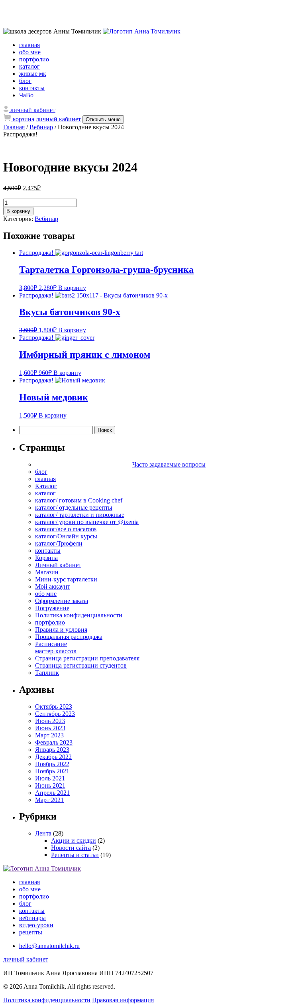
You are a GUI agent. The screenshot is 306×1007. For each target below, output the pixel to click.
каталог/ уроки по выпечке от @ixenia (87, 521)
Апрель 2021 (52, 792)
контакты (32, 88)
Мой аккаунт (52, 586)
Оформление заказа (61, 600)
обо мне (30, 52)
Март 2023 (49, 735)
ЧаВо (26, 95)
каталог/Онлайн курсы (66, 536)
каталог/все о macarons (65, 529)
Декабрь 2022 (53, 756)
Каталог (46, 486)
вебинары (32, 917)
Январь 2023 (52, 749)
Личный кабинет (58, 565)
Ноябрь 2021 (52, 771)
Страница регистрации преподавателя (87, 658)
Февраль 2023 (54, 742)
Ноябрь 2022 (52, 764)
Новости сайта (71, 847)
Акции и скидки (73, 840)
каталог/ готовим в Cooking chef (78, 500)
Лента (43, 833)
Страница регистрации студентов (81, 665)
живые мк (32, 73)
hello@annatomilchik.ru (49, 945)
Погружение (52, 608)
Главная (14, 127)
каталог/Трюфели (58, 543)
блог (25, 80)
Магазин (47, 572)
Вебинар (41, 127)
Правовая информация (123, 1000)
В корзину (18, 211)
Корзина (46, 557)
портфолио (34, 59)
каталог (29, 66)
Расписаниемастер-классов (55, 647)
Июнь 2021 (50, 785)
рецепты (30, 932)
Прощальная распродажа (68, 636)
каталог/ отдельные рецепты (73, 507)
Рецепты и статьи (75, 854)
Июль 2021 (50, 778)
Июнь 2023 (50, 728)
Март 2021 (49, 799)
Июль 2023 (50, 720)
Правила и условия (61, 629)
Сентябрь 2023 (55, 713)
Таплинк (47, 672)
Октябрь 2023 (53, 706)
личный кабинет (58, 119)
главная (29, 44)
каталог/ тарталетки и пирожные (79, 514)
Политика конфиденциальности (78, 615)
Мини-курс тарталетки (66, 579)
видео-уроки (36, 925)
